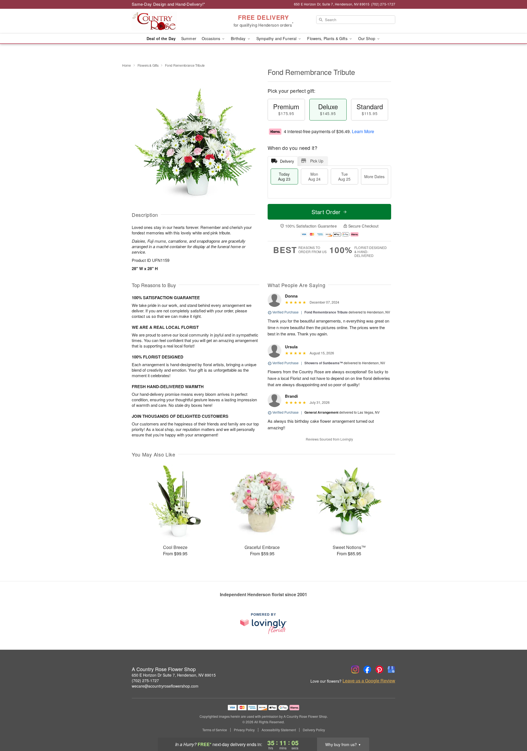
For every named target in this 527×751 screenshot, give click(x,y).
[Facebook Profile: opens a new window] (367, 669)
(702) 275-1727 (145, 680)
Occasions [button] (211, 38)
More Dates (374, 176)
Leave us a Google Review (369, 681)
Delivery (287, 161)
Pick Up (316, 161)
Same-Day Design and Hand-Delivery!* (168, 4)
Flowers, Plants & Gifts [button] (327, 38)
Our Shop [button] (367, 38)
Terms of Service (214, 730)
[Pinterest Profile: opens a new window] (379, 669)
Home (126, 65)
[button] (512, 728)
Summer (188, 38)
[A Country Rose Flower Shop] (171, 21)
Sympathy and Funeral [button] (277, 38)
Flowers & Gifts (148, 65)
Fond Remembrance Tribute (326, 312)
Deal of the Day (161, 38)
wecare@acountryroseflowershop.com (165, 686)
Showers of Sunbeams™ (323, 362)
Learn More (363, 131)
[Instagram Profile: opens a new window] (355, 669)
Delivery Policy (314, 730)
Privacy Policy (244, 730)
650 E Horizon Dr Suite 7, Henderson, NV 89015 (174, 675)
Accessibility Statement (279, 730)
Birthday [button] (238, 38)
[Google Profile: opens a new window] (391, 669)
